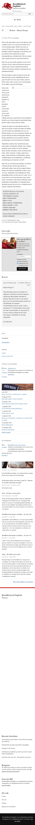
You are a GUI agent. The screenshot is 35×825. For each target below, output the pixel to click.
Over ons (4, 799)
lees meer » (5, 455)
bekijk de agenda (6, 432)
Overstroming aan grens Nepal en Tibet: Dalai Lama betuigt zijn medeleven (17, 740)
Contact (4, 796)
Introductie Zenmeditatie (8, 429)
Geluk (15, 26)
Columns (4, 803)
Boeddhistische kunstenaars (17, 445)
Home (3, 26)
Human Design (22, 222)
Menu (19, 19)
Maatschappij (9, 26)
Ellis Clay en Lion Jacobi (11, 222)
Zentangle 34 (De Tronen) (8, 748)
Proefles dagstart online (8, 413)
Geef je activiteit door (7, 356)
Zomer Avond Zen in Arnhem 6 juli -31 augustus (14, 394)
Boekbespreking (11, 220)
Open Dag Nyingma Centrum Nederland (12, 399)
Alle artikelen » (6, 342)
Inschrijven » (11, 374)
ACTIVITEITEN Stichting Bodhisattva (12, 408)
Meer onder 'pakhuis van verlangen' (23, 582)
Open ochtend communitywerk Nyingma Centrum (14, 403)
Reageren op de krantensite (8, 806)
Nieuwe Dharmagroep (7, 425)
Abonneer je (12, 368)
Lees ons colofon (6, 785)
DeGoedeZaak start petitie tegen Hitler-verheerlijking (15, 745)
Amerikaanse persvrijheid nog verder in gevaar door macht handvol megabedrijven (17, 753)
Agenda (4, 353)
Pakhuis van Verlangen (9, 470)
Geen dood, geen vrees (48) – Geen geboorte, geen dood (16, 757)
